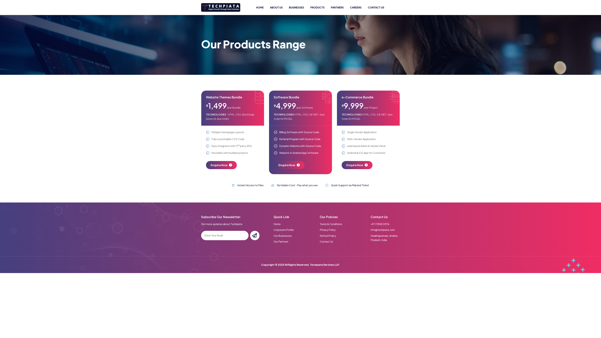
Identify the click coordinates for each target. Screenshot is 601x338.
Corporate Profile (284, 229)
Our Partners (281, 241)
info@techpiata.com (383, 229)
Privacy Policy (328, 229)
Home (277, 224)
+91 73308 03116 (380, 224)
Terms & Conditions (331, 224)
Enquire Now (219, 165)
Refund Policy (328, 235)
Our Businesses (283, 235)
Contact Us (326, 241)
